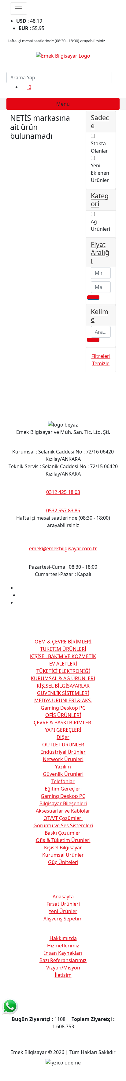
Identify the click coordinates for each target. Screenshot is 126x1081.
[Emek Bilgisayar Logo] (63, 55)
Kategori (100, 199)
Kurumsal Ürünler (63, 855)
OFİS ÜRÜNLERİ (63, 715)
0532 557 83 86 (63, 510)
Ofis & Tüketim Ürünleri (63, 840)
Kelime (99, 315)
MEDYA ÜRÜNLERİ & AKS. (63, 700)
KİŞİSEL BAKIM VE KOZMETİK (63, 656)
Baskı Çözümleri (63, 832)
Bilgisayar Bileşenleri (63, 803)
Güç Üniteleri (63, 862)
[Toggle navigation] (18, 8)
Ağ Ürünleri (100, 225)
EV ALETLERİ (63, 663)
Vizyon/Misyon (63, 967)
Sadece (100, 121)
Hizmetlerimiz (63, 945)
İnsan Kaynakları (63, 953)
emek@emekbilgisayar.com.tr (63, 548)
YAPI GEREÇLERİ (63, 729)
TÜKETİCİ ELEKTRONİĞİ (63, 671)
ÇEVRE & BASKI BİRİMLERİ (63, 722)
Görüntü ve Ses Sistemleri (63, 825)
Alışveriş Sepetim (63, 918)
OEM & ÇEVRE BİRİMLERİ (63, 641)
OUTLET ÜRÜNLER (63, 744)
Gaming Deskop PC (63, 707)
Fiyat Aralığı (100, 252)
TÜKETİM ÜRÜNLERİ (63, 649)
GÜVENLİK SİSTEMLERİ (63, 693)
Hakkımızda (63, 938)
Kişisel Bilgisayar (63, 847)
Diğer (63, 737)
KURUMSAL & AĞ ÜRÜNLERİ (63, 678)
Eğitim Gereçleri (63, 788)
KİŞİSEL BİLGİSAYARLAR (63, 685)
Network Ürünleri (63, 759)
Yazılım (63, 766)
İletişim (63, 975)
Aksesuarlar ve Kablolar (63, 810)
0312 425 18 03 (63, 492)
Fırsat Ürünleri (63, 904)
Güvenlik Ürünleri (63, 774)
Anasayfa (63, 896)
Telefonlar (63, 781)
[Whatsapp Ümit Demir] (10, 1006)
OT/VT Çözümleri (63, 818)
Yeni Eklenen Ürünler (100, 173)
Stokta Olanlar (99, 147)
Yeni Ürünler (63, 911)
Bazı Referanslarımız (63, 960)
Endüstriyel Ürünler (63, 752)
